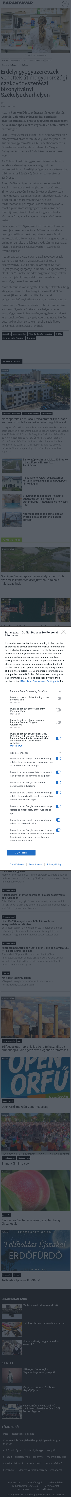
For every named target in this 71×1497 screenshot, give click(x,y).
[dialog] (35, 748)
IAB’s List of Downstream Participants (39, 681)
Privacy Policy (54, 864)
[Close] (64, 633)
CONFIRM (21, 853)
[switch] (58, 698)
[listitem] (35, 691)
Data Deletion (17, 864)
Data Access (35, 864)
